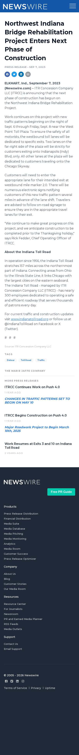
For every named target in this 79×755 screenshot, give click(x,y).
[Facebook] (6, 681)
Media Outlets (13, 629)
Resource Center (15, 603)
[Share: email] (28, 74)
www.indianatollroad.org (30, 319)
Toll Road (26, 360)
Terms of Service (15, 688)
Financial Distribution (17, 518)
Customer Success (16, 553)
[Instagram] (23, 681)
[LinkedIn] (17, 681)
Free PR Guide (61, 491)
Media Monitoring (15, 538)
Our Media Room (15, 588)
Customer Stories (15, 583)
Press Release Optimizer (20, 558)
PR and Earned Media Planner (23, 618)
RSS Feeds (11, 623)
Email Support (13, 648)
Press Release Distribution (21, 513)
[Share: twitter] (14, 74)
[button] (72, 6)
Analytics (9, 543)
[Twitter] (12, 681)
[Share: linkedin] (21, 74)
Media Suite (11, 523)
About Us (10, 573)
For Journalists (13, 608)
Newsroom (11, 613)
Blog (7, 578)
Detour (11, 360)
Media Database (14, 528)
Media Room (12, 548)
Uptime (50, 688)
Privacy (36, 688)
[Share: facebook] (7, 74)
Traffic (41, 360)
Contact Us (11, 643)
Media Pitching (13, 533)
